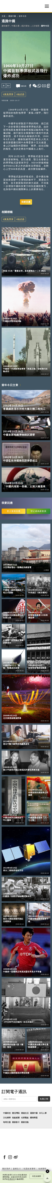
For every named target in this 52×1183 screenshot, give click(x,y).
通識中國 (12, 16)
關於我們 (6, 1169)
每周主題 (7, 1122)
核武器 (21, 94)
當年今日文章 (10, 385)
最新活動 (25, 1122)
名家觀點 (25, 1118)
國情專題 (34, 1118)
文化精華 (7, 1118)
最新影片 (16, 1122)
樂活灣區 (16, 1113)
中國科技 (7, 267)
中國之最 (15, 26)
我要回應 (26, 202)
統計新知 (25, 26)
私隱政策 (11, 1179)
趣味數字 (6, 26)
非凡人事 (43, 1113)
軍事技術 (17, 267)
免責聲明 (42, 1169)
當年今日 (22, 16)
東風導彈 (8, 94)
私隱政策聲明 (29, 1169)
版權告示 (17, 1169)
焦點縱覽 (16, 1118)
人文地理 (35, 26)
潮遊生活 (25, 1113)
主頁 (3, 16)
